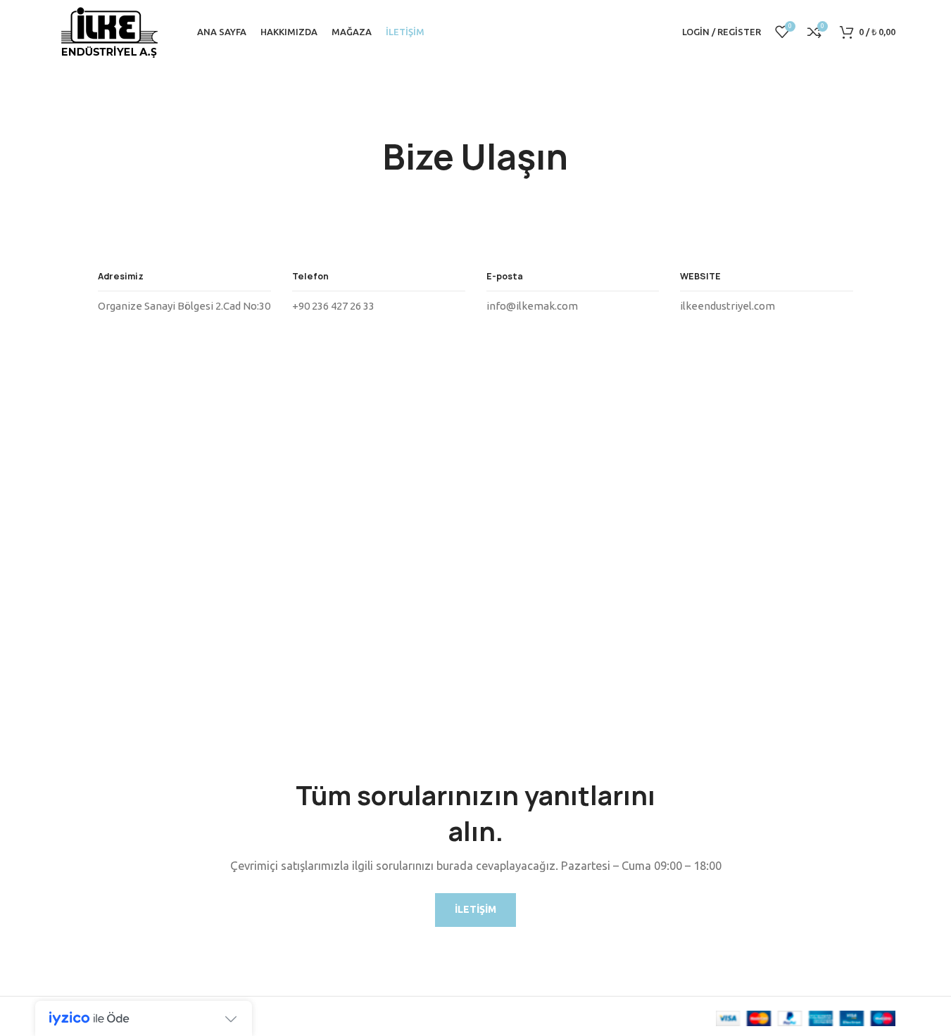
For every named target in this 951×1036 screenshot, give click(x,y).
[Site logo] (109, 31)
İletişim (475, 909)
